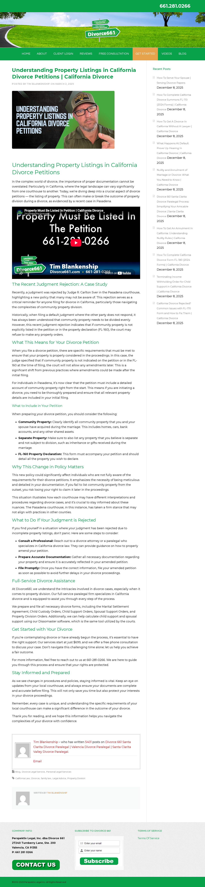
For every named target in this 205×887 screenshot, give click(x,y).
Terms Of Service (148, 838)
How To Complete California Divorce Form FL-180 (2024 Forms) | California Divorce (174, 259)
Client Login (63, 53)
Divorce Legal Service (33, 771)
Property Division (76, 778)
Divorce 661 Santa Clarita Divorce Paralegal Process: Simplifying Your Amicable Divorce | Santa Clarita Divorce (173, 206)
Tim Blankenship (38, 84)
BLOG (182, 53)
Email (37, 761)
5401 (88, 742)
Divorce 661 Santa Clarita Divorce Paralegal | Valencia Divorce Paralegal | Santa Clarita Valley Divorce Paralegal (82, 747)
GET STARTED (145, 53)
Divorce (35, 778)
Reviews (86, 53)
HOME (26, 53)
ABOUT (42, 53)
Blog (17, 771)
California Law (22, 778)
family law (46, 778)
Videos (167, 53)
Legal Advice (59, 778)
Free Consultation (114, 53)
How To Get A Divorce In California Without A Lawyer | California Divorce (174, 126)
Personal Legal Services (58, 771)
